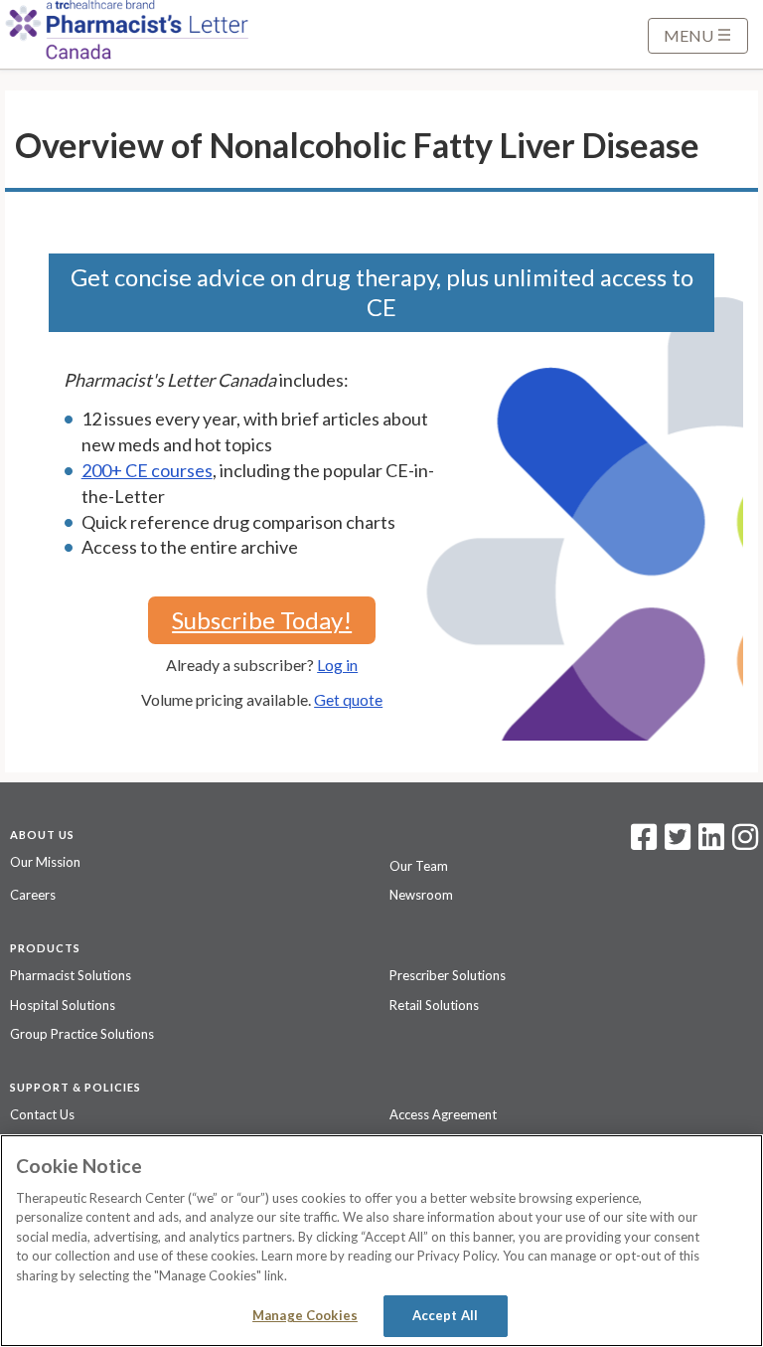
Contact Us (42, 1114)
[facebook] (644, 843)
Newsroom (421, 895)
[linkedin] (711, 843)
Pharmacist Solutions (70, 975)
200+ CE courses (147, 470)
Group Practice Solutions (82, 1034)
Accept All (445, 1315)
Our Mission (45, 862)
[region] (381, 1240)
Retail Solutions (434, 1005)
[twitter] (675, 843)
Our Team (418, 866)
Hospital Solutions (62, 1005)
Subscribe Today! (262, 619)
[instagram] (745, 843)
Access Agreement (443, 1114)
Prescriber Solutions (447, 975)
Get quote (348, 699)
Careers (33, 895)
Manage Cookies (305, 1315)
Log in (337, 664)
